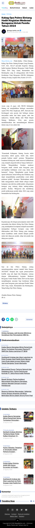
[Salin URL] (16, 319)
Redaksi (21, 516)
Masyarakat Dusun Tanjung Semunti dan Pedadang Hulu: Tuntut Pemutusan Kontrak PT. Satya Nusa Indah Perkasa (17, 371)
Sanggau (7, 461)
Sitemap (7, 514)
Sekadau (7, 445)
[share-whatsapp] (12, 319)
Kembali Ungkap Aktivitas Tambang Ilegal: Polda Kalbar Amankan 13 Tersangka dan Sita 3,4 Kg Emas (12, 434)
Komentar (29, 319)
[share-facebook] (3, 319)
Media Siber (14, 516)
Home (3, 14)
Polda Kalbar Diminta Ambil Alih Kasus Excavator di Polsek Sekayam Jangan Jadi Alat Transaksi (13, 465)
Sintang (5, 303)
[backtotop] (17, 521)
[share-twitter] (7, 319)
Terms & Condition (23, 514)
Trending (5, 8)
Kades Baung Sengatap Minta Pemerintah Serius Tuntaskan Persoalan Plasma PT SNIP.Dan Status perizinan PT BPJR (17, 349)
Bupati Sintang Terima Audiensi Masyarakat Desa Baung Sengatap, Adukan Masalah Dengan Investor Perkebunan (15, 382)
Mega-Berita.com (7, 61)
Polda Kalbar (9, 430)
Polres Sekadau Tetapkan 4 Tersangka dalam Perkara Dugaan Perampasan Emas (12, 450)
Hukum (24, 8)
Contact (13, 514)
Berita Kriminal (15, 8)
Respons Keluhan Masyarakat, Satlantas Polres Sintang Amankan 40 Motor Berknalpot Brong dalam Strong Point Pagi (17, 393)
